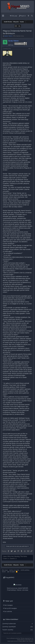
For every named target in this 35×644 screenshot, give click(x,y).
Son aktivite (8, 611)
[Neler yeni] (28, 16)
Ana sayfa (12, 571)
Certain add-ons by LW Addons (20, 641)
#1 (31, 48)
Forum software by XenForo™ (20, 638)
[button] (3, 15)
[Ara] (32, 16)
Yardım (4, 571)
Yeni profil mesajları (10, 608)
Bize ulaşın (5, 570)
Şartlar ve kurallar (14, 570)
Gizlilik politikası (25, 570)
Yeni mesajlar (8, 605)
